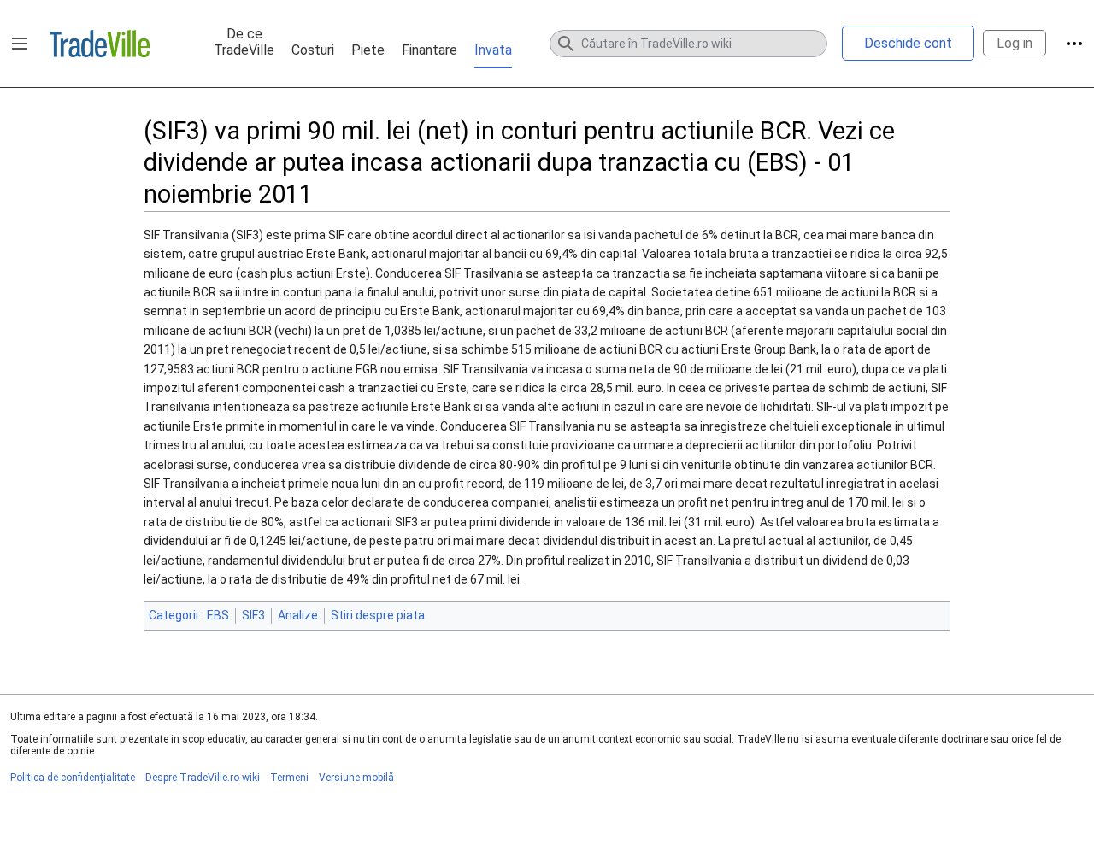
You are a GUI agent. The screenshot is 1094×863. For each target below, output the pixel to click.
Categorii (173, 615)
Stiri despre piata (378, 615)
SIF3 (253, 615)
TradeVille (100, 43)
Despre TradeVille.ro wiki (202, 778)
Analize (298, 615)
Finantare (429, 50)
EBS (218, 615)
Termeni (289, 778)
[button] (19, 43)
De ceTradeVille (244, 42)
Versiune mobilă (356, 778)
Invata (493, 50)
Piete (368, 50)
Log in (1014, 43)
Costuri (312, 50)
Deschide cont (908, 43)
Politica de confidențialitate (72, 778)
